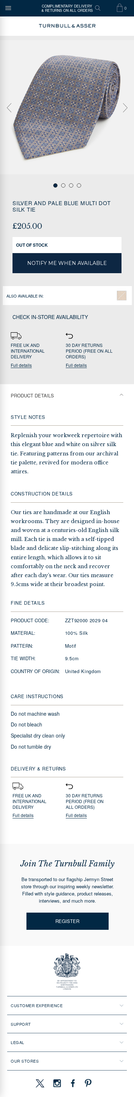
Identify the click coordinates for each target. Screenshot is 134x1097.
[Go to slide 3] (71, 185)
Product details (32, 395)
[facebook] (73, 1083)
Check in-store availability (50, 317)
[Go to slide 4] (79, 185)
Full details (21, 365)
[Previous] (9, 108)
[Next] (125, 108)
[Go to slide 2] (63, 185)
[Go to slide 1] (55, 185)
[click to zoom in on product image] (67, 107)
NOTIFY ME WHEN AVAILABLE (67, 263)
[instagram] (57, 1083)
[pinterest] (87, 1083)
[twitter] (40, 1083)
